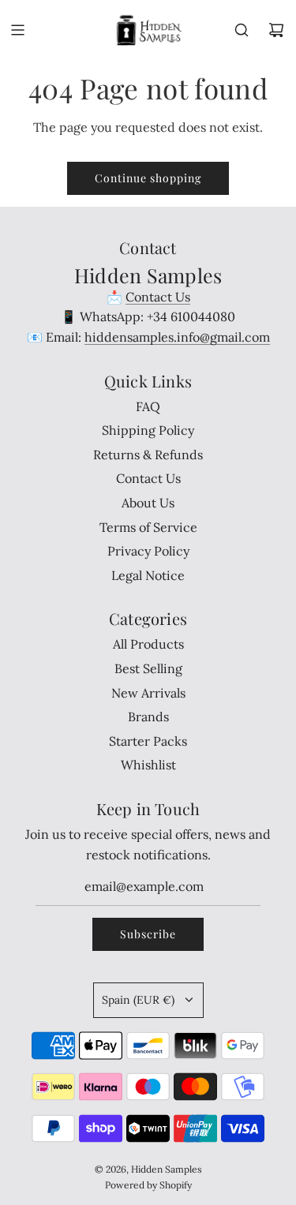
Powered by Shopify (148, 1185)
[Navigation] (17, 30)
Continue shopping (148, 177)
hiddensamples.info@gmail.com (177, 337)
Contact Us (158, 297)
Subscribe (148, 933)
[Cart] (276, 30)
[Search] (241, 30)
